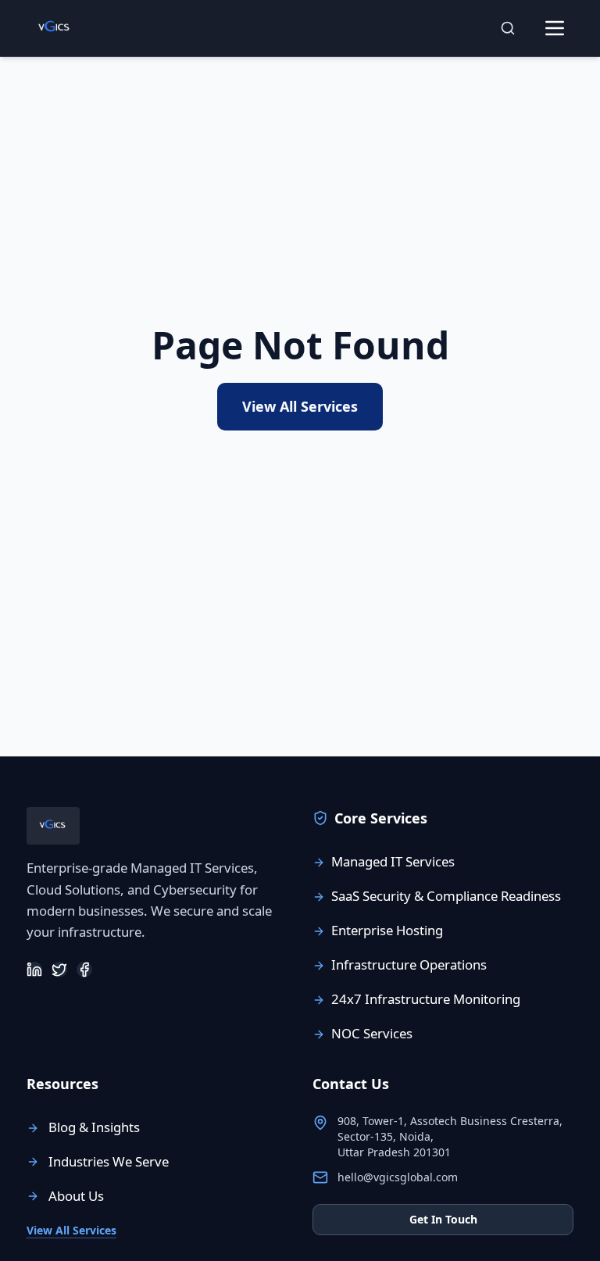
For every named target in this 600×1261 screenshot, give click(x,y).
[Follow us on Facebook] (84, 969)
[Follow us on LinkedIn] (34, 969)
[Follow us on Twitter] (59, 969)
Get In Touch (443, 1219)
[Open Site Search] (507, 28)
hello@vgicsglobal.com (398, 1177)
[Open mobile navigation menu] (554, 28)
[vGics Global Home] (55, 28)
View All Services (300, 406)
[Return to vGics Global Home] (53, 826)
